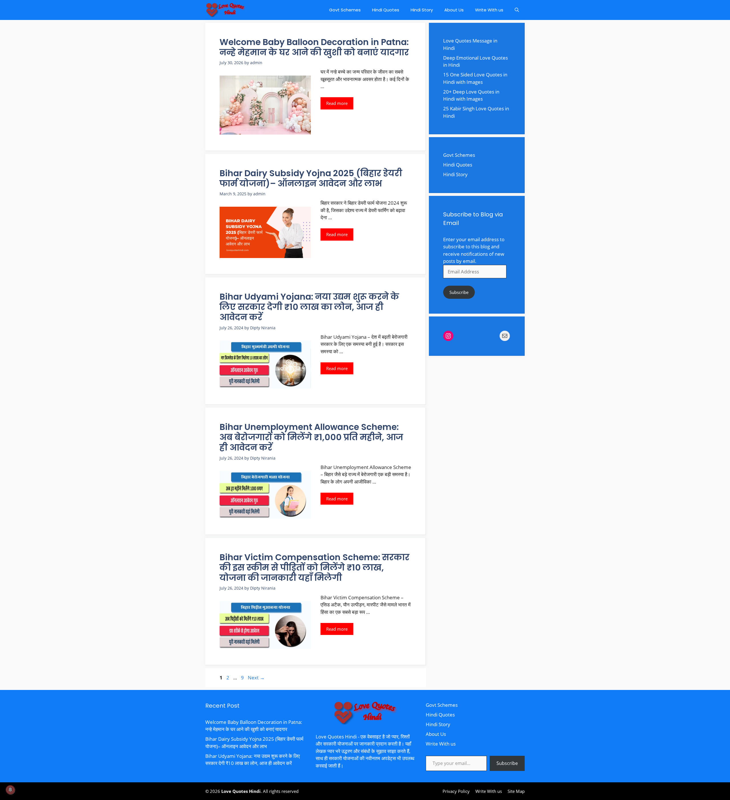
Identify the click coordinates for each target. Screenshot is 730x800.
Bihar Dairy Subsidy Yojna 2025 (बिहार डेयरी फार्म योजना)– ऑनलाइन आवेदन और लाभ (311, 178)
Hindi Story (422, 10)
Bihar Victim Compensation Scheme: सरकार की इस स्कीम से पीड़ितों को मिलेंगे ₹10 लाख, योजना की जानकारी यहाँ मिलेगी (314, 567)
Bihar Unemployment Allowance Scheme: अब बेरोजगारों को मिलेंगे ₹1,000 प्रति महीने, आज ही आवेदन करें (311, 437)
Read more (337, 103)
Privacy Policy (456, 791)
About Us (454, 10)
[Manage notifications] (10, 789)
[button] (517, 10)
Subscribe (459, 292)
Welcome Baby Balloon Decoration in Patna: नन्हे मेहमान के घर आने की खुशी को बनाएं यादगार (314, 47)
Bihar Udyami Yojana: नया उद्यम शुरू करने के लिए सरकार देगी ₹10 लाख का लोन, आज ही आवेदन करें (309, 307)
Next (256, 677)
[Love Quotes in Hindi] (225, 10)
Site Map (516, 791)
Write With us (489, 10)
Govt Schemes (345, 10)
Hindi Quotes (385, 10)
